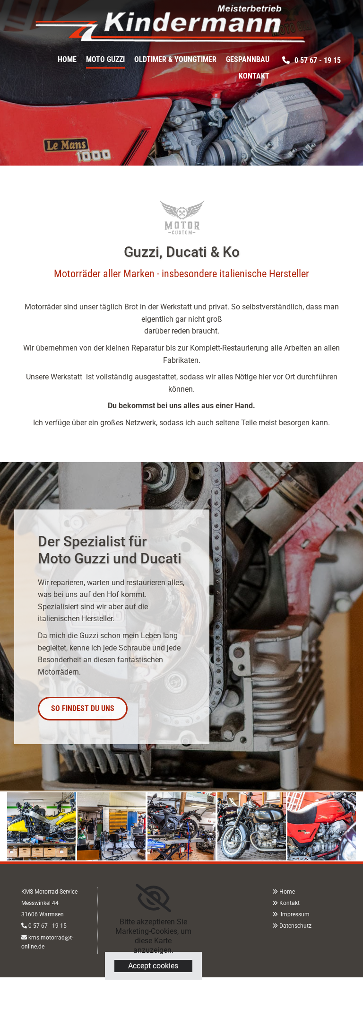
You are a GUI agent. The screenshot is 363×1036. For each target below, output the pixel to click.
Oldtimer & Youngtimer (175, 59)
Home (67, 59)
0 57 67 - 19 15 (47, 925)
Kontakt (254, 75)
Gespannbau (247, 59)
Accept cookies (153, 965)
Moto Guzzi (105, 59)
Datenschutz (295, 925)
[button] (311, 60)
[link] (153, 898)
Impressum (294, 914)
